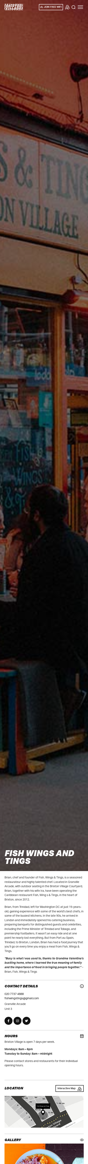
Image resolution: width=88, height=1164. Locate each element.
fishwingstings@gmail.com (22, 998)
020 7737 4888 (14, 994)
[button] (80, 7)
